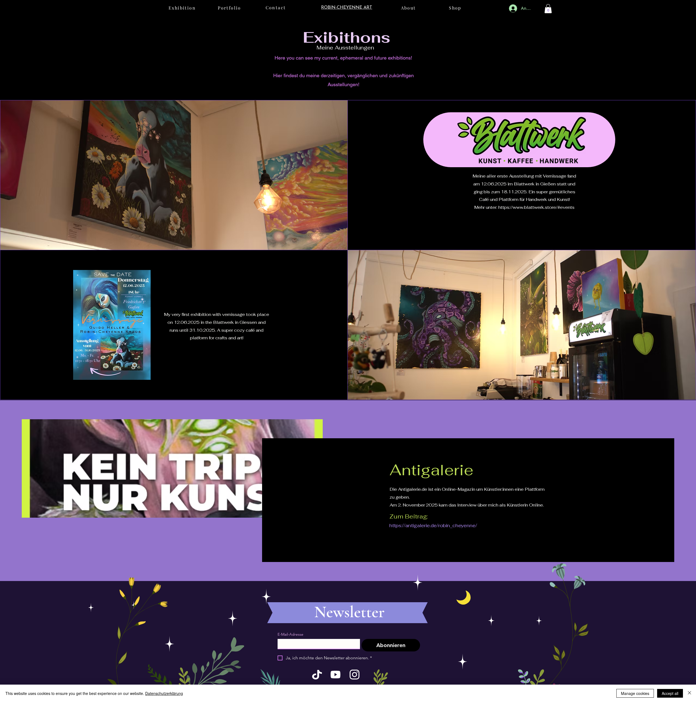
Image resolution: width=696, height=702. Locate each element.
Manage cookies (635, 693)
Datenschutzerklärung (164, 693)
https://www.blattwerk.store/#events (536, 207)
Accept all (670, 693)
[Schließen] (689, 693)
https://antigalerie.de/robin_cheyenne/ (433, 526)
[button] (548, 8)
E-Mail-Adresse (290, 634)
